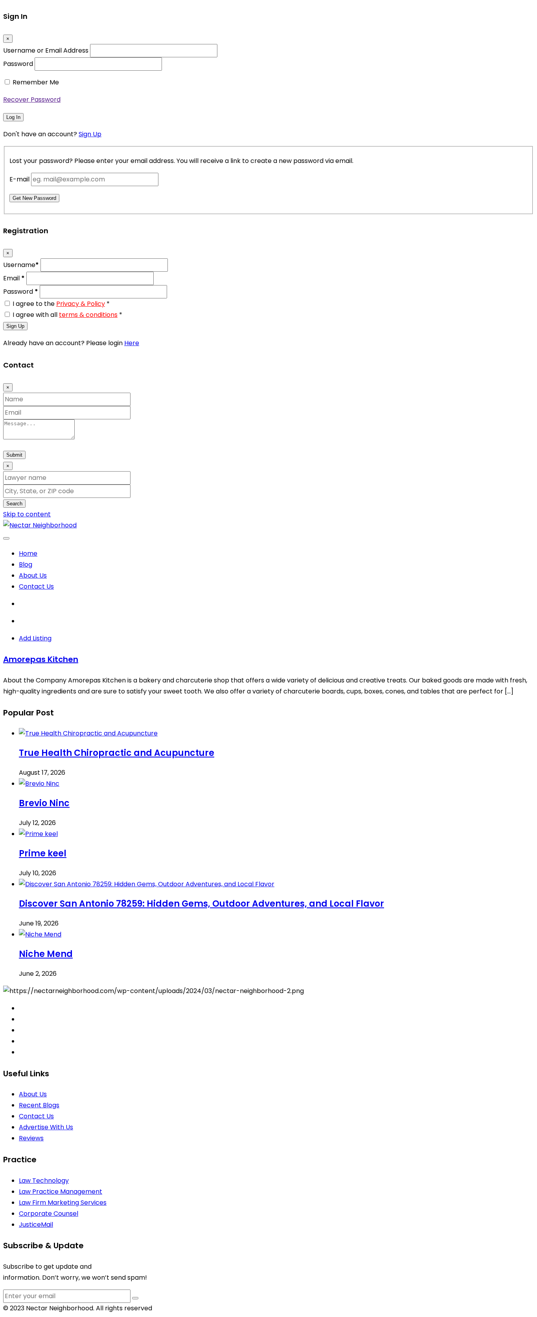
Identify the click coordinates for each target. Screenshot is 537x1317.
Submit (14, 455)
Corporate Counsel (48, 1213)
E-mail (19, 179)
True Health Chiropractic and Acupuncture (116, 753)
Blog (25, 564)
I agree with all (67, 314)
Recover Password (32, 99)
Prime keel (42, 853)
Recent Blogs (39, 1105)
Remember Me (36, 82)
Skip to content (27, 514)
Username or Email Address (45, 50)
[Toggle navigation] (6, 538)
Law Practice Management (60, 1191)
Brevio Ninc (44, 803)
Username (21, 264)
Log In (13, 117)
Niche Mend (46, 954)
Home (28, 553)
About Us (33, 575)
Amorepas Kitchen (40, 659)
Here (131, 343)
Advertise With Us (46, 1127)
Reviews (31, 1138)
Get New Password (34, 198)
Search (14, 504)
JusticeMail (36, 1224)
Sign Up (90, 134)
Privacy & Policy (80, 303)
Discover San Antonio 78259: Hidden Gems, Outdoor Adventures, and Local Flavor (201, 904)
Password (18, 63)
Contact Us (36, 586)
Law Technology (44, 1180)
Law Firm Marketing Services (63, 1202)
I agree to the (61, 303)
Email (14, 278)
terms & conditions (88, 314)
